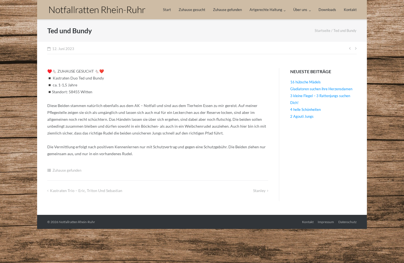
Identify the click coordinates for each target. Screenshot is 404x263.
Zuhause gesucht (192, 9)
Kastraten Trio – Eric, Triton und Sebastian (86, 190)
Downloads (327, 9)
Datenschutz (347, 222)
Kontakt (350, 9)
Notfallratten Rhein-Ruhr (77, 222)
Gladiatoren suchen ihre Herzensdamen (321, 89)
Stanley (259, 190)
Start (167, 9)
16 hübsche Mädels (305, 82)
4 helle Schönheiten (305, 109)
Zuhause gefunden (227, 9)
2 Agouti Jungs (302, 116)
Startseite (322, 30)
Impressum (326, 222)
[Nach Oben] (390, 249)
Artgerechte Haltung (266, 9)
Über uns (300, 9)
